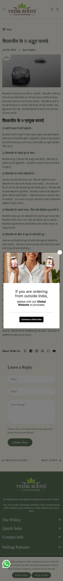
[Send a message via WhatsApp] (6, 564)
